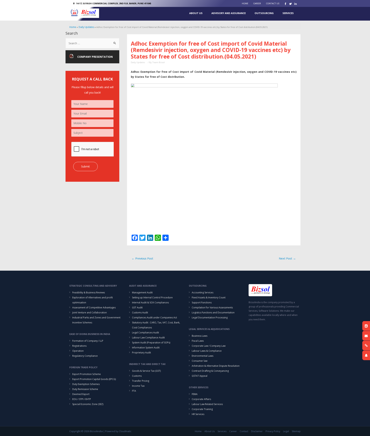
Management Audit (142, 292)
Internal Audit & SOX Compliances (150, 302)
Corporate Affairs (201, 399)
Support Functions (202, 302)
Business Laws (199, 335)
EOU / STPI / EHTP (81, 399)
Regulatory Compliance (85, 355)
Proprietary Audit (141, 352)
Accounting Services (202, 292)
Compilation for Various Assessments (212, 307)
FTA (134, 390)
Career (257, 3)
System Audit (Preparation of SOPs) (151, 342)
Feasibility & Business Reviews (88, 292)
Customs (137, 375)
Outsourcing (264, 13)
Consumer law (199, 360)
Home (245, 3)
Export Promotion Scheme (86, 374)
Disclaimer (257, 431)
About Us (196, 13)
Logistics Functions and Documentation (213, 312)
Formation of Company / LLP (87, 340)
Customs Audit (140, 312)
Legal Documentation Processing (210, 317)
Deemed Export (80, 394)
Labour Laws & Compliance (207, 350)
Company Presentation (95, 57)
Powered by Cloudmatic (118, 431)
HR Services (198, 414)
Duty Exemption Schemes (86, 384)
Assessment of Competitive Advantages (94, 307)
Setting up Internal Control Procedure (152, 297)
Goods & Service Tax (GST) (146, 370)
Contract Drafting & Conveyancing (210, 370)
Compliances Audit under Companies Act (154, 317)
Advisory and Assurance (228, 13)
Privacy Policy (273, 431)
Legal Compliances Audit (145, 332)
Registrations (79, 345)
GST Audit (137, 307)
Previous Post (142, 258)
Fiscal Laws (198, 340)
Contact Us (272, 3)
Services (288, 13)
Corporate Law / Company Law (208, 345)
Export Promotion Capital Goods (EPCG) (94, 379)
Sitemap (296, 431)
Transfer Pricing (140, 380)
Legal (286, 431)
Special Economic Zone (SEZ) (87, 404)
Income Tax (138, 385)
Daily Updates (138, 62)
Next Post (287, 258)
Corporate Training (202, 409)
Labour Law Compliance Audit (148, 337)
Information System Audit (146, 347)
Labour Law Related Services (207, 404)
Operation (78, 350)
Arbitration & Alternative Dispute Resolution (216, 365)
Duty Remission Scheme (85, 389)
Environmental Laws (202, 355)
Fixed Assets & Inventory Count (208, 297)
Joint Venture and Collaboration (89, 312)
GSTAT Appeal (199, 375)
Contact (244, 431)
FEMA (195, 394)
